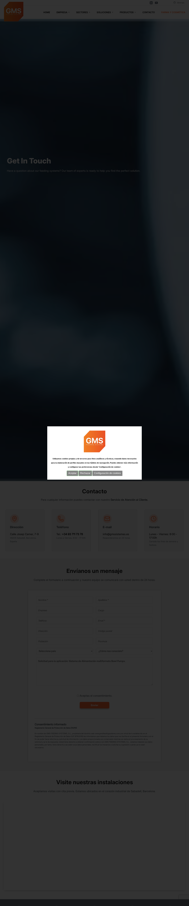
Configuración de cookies (107, 473)
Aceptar (72, 473)
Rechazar (85, 473)
